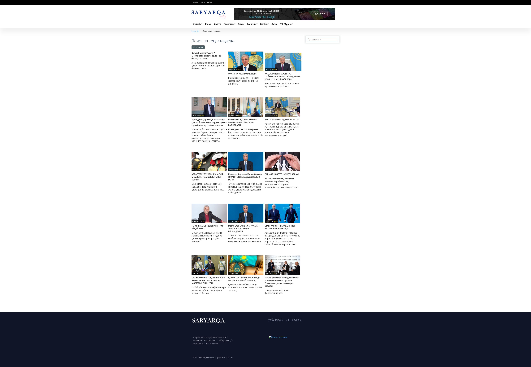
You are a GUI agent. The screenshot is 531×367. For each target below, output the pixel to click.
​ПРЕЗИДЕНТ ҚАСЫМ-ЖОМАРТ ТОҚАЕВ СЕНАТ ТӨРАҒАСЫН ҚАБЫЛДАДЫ (242, 122)
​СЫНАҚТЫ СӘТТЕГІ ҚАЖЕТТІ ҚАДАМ (282, 174)
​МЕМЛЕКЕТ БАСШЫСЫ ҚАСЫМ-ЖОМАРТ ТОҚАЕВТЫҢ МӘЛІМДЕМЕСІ (243, 228)
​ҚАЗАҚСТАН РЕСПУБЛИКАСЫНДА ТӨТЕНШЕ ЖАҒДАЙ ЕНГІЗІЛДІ (244, 279)
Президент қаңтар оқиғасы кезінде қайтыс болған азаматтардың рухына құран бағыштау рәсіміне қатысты (209, 122)
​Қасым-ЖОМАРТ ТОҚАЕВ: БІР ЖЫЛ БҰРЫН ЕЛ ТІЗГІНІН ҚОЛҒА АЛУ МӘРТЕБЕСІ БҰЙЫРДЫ (208, 280)
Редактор (198, 75)
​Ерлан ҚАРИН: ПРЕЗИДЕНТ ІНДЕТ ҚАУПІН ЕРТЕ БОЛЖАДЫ (280, 227)
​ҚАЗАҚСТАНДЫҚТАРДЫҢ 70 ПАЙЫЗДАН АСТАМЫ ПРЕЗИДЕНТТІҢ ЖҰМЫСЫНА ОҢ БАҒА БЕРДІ (282, 76)
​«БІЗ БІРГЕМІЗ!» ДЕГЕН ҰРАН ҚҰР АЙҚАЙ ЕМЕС (207, 227)
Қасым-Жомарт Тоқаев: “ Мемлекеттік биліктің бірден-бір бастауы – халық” (207, 56)
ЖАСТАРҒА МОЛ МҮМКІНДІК (242, 73)
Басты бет (195, 31)
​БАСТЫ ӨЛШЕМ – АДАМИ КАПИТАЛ (282, 119)
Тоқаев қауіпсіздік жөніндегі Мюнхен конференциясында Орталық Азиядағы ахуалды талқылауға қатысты (282, 281)
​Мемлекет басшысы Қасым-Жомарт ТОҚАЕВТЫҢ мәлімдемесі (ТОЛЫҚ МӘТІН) (245, 177)
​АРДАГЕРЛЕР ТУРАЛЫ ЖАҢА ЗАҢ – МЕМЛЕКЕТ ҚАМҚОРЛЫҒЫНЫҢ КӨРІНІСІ (208, 177)
